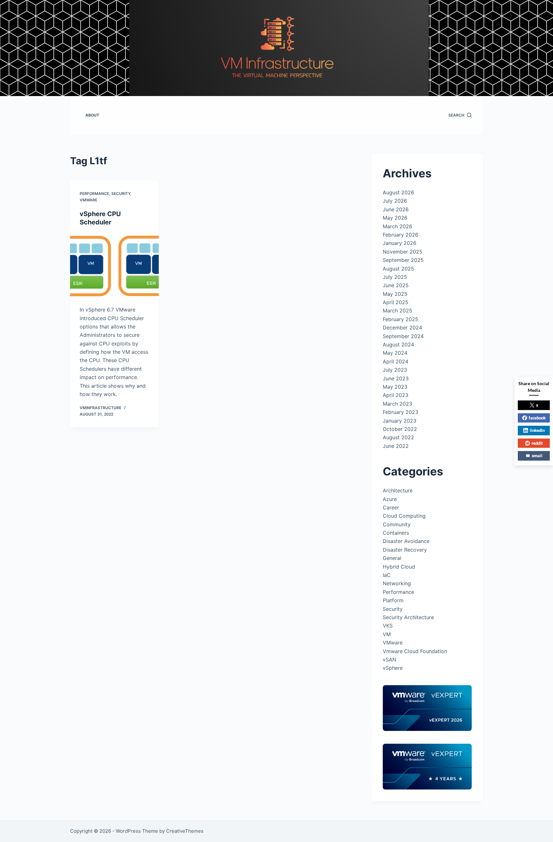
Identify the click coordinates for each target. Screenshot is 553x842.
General (392, 558)
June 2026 (396, 209)
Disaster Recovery (405, 549)
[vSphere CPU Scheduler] (114, 266)
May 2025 (395, 294)
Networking (397, 583)
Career (391, 507)
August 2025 (398, 268)
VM (387, 634)
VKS (388, 625)
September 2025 (403, 260)
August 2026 (398, 192)
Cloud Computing (404, 516)
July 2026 (395, 201)
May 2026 (395, 218)
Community (397, 524)
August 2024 (398, 344)
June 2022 (396, 446)
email (537, 455)
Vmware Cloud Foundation (415, 651)
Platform (393, 600)
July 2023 (395, 370)
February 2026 (400, 234)
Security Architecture (408, 617)
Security (120, 193)
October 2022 (400, 429)
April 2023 (395, 395)
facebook (537, 417)
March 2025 (397, 310)
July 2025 (395, 277)
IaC (387, 575)
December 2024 (402, 327)
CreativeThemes (185, 831)
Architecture (398, 490)
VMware (88, 200)
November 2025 (402, 251)
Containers (396, 533)
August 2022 (398, 437)
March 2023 (397, 404)
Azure (390, 499)
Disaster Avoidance (406, 541)
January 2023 (399, 420)
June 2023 (396, 378)
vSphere (393, 668)
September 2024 (403, 336)
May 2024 (395, 353)
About (92, 115)
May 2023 (395, 387)
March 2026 (397, 226)
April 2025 (395, 302)
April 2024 (395, 361)
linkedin (537, 430)
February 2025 (400, 319)
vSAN (389, 659)
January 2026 (399, 243)
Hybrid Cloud (399, 566)
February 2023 (400, 412)
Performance (94, 193)
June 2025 (396, 285)
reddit (537, 442)
